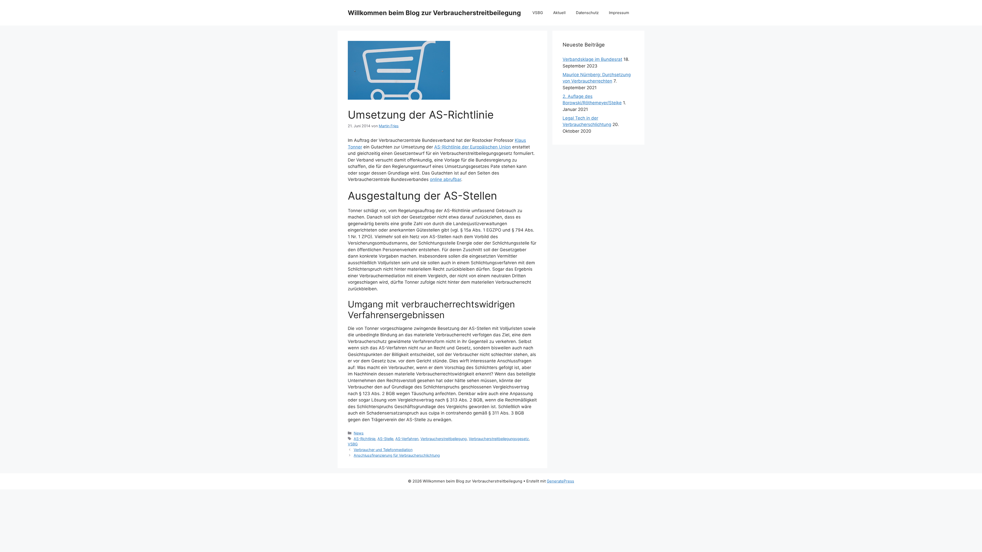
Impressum (619, 12)
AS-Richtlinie (364, 438)
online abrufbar (445, 179)
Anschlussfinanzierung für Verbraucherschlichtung (397, 455)
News (359, 433)
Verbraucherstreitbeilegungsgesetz (499, 438)
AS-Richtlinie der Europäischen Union (472, 147)
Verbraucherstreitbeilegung (443, 438)
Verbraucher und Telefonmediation (383, 449)
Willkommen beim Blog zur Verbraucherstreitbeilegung (434, 13)
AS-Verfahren (406, 438)
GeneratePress (560, 481)
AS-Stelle (385, 438)
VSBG (537, 12)
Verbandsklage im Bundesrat (592, 59)
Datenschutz (587, 12)
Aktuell (559, 12)
